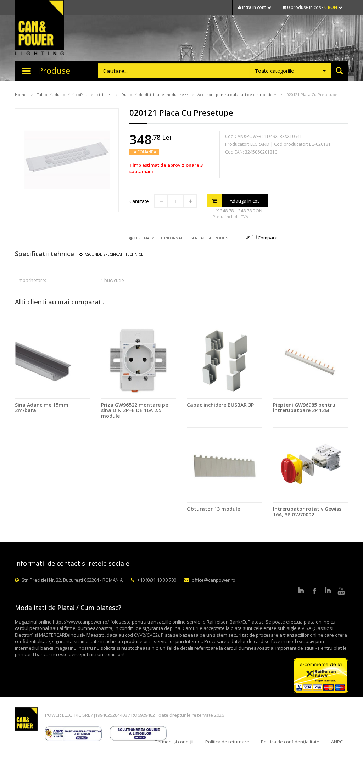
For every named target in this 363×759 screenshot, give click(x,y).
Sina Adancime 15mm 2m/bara (41, 407)
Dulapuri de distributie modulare (153, 94)
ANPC (337, 741)
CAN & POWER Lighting (39, 28)
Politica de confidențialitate (290, 741)
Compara (267, 237)
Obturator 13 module (213, 508)
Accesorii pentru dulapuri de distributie (235, 94)
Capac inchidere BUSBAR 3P (220, 404)
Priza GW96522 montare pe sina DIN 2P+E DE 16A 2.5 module (134, 410)
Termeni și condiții (174, 741)
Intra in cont (254, 7)
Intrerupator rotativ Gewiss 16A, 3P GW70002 (307, 511)
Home (21, 94)
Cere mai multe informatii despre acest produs (181, 238)
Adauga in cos (245, 201)
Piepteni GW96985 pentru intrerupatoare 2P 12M (304, 407)
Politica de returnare (227, 741)
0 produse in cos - (311, 7)
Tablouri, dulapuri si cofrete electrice (73, 94)
